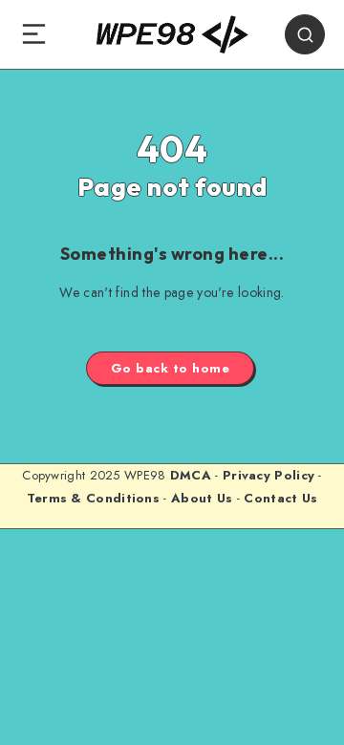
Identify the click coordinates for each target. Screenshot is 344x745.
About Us (201, 498)
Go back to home (170, 368)
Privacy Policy (268, 475)
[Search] (305, 34)
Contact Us (280, 498)
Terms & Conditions (93, 498)
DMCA (190, 475)
